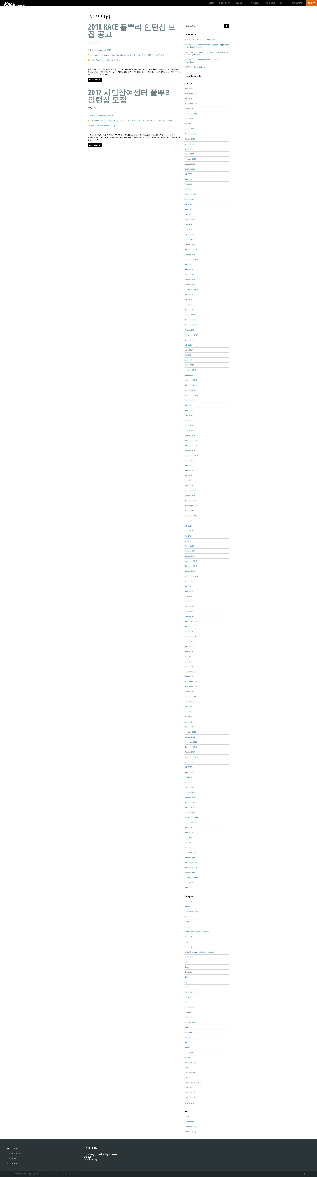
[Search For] (226, 26)
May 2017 (188, 355)
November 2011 (191, 687)
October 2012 (190, 631)
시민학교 (188, 1078)
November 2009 (191, 807)
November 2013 (191, 566)
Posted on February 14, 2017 (101, 115)
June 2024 (189, 119)
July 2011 (188, 707)
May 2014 (188, 536)
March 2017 (189, 365)
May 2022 (188, 184)
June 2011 (189, 712)
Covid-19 (188, 922)
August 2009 (189, 822)
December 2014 (191, 501)
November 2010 (191, 747)
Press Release (190, 992)
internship (114, 55)
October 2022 (190, 169)
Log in (187, 1117)
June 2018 (189, 295)
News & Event (269, 3)
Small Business (190, 1022)
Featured (94, 126)
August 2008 (189, 883)
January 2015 (190, 496)
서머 (129, 121)
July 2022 (188, 174)
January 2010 (190, 797)
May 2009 (188, 837)
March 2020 (189, 234)
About (211, 3)
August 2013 (189, 581)
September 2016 (191, 395)
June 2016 (189, 410)
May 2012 (188, 657)
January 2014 (190, 556)
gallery (187, 942)
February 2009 (190, 853)
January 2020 (190, 244)
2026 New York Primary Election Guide (200, 39)
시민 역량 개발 (190, 1073)
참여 (164, 121)
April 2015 (188, 481)
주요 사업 (188, 1088)
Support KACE (297, 3)
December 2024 (191, 104)
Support (188, 1037)
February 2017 (190, 370)
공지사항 (188, 1057)
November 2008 (191, 868)
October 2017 (190, 330)
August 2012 (189, 641)
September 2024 (191, 114)
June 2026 (189, 89)
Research (188, 1017)
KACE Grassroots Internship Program (199, 952)
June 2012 (189, 652)
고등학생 (111, 121)
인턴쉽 (149, 55)
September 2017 (191, 335)
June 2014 (189, 531)
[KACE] (14, 3)
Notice (106, 126)
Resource (283, 3)
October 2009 (190, 812)
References (189, 1007)
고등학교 (103, 121)
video (187, 1047)
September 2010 (191, 757)
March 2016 (189, 425)
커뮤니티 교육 (190, 1098)
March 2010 (189, 787)
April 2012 (188, 662)
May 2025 (188, 99)
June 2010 (189, 772)
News (92, 60)
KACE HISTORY (15, 1153)
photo (187, 987)
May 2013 (188, 596)
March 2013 (189, 606)
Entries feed (189, 1122)
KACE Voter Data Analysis (195, 67)
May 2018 (188, 300)
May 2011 (188, 717)
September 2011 (191, 697)
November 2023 (191, 134)
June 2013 (189, 591)
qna (186, 1002)
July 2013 (188, 586)
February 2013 (190, 611)
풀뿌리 (161, 55)
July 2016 (188, 405)
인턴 (143, 55)
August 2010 (189, 762)
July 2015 (188, 466)
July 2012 (188, 646)
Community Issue (191, 912)
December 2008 (191, 863)
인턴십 (155, 55)
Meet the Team (224, 3)
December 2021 (191, 194)
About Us (188, 902)
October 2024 (190, 109)
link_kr (187, 962)
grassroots (94, 55)
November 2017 (191, 325)
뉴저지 (126, 55)
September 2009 (191, 817)
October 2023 (190, 139)
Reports (188, 1012)
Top (97, 60)
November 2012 (191, 626)
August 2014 (189, 521)
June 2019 (189, 270)
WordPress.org (190, 1132)
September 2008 (191, 878)
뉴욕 (121, 55)
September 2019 (191, 259)
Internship (188, 947)
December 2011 (191, 682)
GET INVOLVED (255, 3)
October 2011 (190, 692)
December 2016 (191, 380)
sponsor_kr (189, 1027)
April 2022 (188, 189)
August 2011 (189, 702)
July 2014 (188, 526)
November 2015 (191, 445)
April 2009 (188, 842)
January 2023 (190, 164)
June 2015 (189, 471)
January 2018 (190, 315)
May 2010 (188, 777)
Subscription (189, 1032)
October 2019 (190, 255)
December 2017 (191, 320)
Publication (189, 997)
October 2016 (190, 390)
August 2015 (189, 461)
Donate (311, 3)
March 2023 (189, 154)
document (188, 927)
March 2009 (189, 848)
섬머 (133, 121)
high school (104, 55)
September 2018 (191, 290)
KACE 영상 (189, 957)
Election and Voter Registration (197, 932)
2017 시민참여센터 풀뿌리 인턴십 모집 (130, 95)
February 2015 (190, 491)
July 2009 (188, 827)
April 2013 (188, 601)
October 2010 (190, 752)
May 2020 (188, 224)
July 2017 (188, 345)
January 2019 (190, 280)
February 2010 (190, 792)
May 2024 (188, 124)
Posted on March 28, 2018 (100, 50)
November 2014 (191, 506)
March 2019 (189, 275)
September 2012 (191, 636)
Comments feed (191, 1127)
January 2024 (190, 129)
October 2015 (190, 451)
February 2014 (190, 551)
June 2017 (189, 350)
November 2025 (191, 94)
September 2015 (191, 455)
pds (186, 982)
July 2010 (188, 767)
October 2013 (190, 571)
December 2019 (191, 249)
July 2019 (188, 265)
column (187, 907)
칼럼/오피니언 (190, 1093)
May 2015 (188, 476)
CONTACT (13, 1163)
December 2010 (191, 742)
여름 (142, 121)
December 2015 (191, 440)
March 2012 (189, 667)
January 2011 (190, 737)
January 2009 (190, 858)
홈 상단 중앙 (189, 1103)
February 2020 (190, 239)
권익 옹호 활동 (190, 1062)
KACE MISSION (15, 1158)
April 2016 (188, 420)
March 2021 (189, 219)
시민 (138, 121)
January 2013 (190, 616)
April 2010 (188, 782)
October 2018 (190, 285)
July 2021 (188, 204)
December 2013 (191, 561)
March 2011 (189, 727)
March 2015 (189, 486)
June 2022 (189, 179)
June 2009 (189, 832)
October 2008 (190, 873)
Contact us (189, 917)
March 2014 (189, 546)
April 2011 (188, 722)
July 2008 (188, 888)
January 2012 (190, 677)
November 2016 (191, 385)
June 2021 (189, 209)
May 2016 (188, 415)
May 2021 (188, 214)
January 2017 (190, 375)
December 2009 (191, 802)
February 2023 (190, 159)
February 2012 (190, 672)
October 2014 (190, 511)
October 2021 (190, 199)
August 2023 (189, 144)
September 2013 (191, 576)
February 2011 (190, 732)
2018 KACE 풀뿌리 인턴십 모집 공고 (132, 30)
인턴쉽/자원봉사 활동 (112, 60)
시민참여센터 (135, 55)
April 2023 (188, 149)
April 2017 (188, 360)
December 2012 (191, 621)
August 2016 (189, 400)
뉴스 (101, 60)
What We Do (240, 3)
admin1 (95, 42)
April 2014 (188, 541)
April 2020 (188, 229)
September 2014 (191, 516)
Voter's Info (189, 1052)
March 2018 (189, 310)
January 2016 (190, 435)
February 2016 (190, 430)
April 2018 (188, 305)
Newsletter (189, 972)
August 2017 (189, 340)
